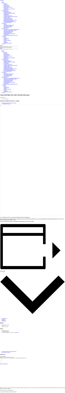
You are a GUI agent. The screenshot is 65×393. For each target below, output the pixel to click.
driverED (5, 24)
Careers (5, 41)
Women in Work (6, 27)
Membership (6, 42)
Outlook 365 (4, 320)
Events (5, 85)
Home (3, 50)
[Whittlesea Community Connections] (6, 47)
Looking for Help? (5, 10)
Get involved (4, 36)
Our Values (5, 4)
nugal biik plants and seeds (8, 26)
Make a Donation (6, 38)
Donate (1, 45)
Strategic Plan (6, 56)
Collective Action (4, 28)
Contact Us (5, 37)
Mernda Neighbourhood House (8, 20)
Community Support (7, 17)
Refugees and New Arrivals (8, 18)
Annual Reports (6, 9)
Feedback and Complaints (8, 91)
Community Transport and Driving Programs (10, 16)
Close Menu (2, 0)
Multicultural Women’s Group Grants (9, 33)
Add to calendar (2, 271)
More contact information (4, 363)
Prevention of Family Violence (8, 79)
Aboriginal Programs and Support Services (10, 68)
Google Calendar (4, 318)
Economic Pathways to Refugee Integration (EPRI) (11, 29)
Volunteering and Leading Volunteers (9, 13)
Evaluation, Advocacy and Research (9, 8)
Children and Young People (8, 19)
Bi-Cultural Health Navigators (8, 80)
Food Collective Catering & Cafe (9, 73)
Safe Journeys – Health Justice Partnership (10, 30)
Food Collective (6, 34)
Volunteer (5, 39)
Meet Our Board (6, 6)
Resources (3, 43)
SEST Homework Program (6, 103)
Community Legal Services (8, 15)
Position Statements (7, 5)
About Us (3, 2)
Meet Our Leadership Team (8, 7)
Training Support (6, 62)
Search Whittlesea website (4, 46)
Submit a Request (6, 11)
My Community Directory (8, 22)
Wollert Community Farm (8, 32)
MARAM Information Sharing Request (10, 21)
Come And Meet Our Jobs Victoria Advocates (9, 351)
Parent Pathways (6, 14)
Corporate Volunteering (7, 40)
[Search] (17, 46)
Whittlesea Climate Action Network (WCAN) (11, 35)
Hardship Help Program (7, 12)
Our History (5, 3)
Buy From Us (4, 23)
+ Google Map (16, 332)
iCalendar (3, 319)
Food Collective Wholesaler (8, 74)
